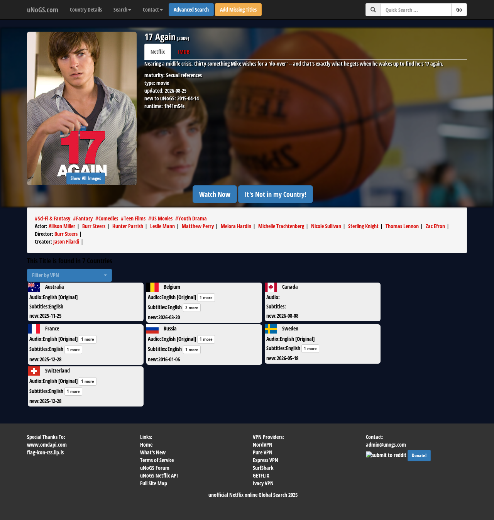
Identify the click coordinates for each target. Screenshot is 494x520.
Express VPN (265, 460)
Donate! (419, 455)
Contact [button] (151, 9)
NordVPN (262, 444)
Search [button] (120, 9)
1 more (206, 297)
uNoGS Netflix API (159, 475)
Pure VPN (262, 452)
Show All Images (86, 178)
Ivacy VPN (263, 483)
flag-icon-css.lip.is (45, 452)
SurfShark (263, 467)
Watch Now (214, 194)
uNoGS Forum (154, 467)
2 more (191, 307)
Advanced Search (191, 9)
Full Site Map (153, 483)
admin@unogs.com (386, 444)
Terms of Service (157, 460)
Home (146, 444)
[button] (69, 275)
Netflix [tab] (158, 51)
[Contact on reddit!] (387, 454)
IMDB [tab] (183, 51)
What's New (153, 452)
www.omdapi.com (47, 444)
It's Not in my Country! (275, 194)
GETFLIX (261, 475)
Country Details (86, 9)
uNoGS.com (42, 9)
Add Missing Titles (238, 9)
